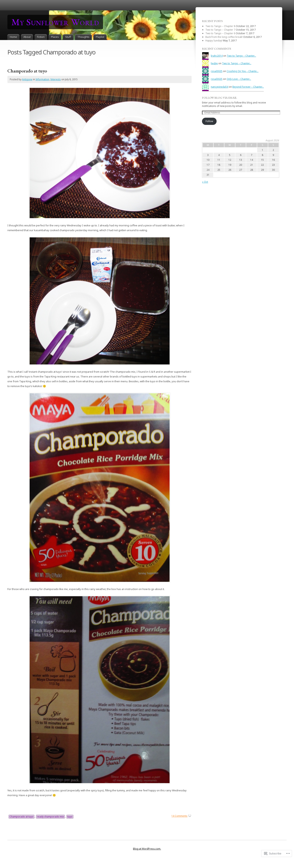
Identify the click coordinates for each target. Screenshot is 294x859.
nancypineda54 (219, 86)
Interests (55, 79)
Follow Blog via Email (219, 97)
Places (55, 37)
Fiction (41, 37)
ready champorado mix (50, 816)
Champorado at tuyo (27, 71)
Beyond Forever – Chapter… (248, 86)
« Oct (205, 182)
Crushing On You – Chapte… (242, 71)
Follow (209, 121)
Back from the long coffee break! (224, 37)
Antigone (27, 79)
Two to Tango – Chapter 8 (220, 26)
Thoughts (83, 37)
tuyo (69, 816)
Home (13, 37)
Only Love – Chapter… (239, 79)
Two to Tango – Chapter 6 (220, 33)
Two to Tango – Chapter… (241, 55)
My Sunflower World (55, 22)
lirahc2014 (217, 55)
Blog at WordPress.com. (147, 848)
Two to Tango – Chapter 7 (220, 29)
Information (42, 79)
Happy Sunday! (213, 40)
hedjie (214, 63)
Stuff (68, 37)
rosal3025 (216, 71)
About (27, 37)
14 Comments (179, 816)
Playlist (100, 37)
